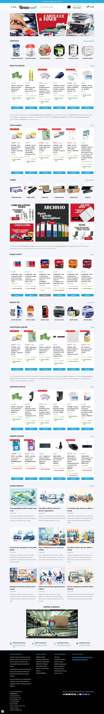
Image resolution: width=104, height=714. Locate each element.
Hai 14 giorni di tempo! (41, 645)
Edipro (69, 153)
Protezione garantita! (84, 645)
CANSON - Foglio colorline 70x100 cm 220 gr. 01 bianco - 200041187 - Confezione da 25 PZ (72, 351)
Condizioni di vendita (59, 659)
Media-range (56, 465)
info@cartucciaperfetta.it (16, 710)
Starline (41, 96)
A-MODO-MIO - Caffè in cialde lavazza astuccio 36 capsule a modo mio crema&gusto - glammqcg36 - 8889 (44, 279)
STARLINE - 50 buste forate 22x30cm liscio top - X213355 (87, 87)
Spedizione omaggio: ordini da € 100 (52, 1)
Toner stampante (89, 180)
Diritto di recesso (58, 661)
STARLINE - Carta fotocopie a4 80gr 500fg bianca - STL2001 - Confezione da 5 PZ (17, 149)
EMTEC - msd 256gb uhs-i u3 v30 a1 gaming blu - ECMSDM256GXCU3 (16, 458)
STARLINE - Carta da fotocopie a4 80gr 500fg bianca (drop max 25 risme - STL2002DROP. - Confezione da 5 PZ (30, 150)
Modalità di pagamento (60, 664)
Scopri (92, 66)
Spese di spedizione (59, 666)
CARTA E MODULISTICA (42, 659)
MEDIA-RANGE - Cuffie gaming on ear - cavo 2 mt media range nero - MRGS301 (59, 459)
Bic (82, 354)
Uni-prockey (56, 358)
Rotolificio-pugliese (86, 161)
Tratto (27, 93)
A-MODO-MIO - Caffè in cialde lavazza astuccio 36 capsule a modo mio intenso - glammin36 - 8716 (87, 278)
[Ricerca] (68, 7)
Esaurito (45, 295)
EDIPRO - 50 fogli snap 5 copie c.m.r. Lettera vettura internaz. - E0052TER (72, 148)
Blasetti (69, 93)
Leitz (40, 465)
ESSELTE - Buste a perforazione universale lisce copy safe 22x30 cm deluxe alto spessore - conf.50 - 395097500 (87, 411)
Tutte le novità (58, 673)
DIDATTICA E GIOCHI (41, 666)
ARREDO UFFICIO (40, 657)
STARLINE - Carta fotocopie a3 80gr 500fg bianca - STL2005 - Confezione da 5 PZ (59, 149)
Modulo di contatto (14, 708)
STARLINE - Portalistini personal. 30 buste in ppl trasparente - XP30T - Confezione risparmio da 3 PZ (44, 90)
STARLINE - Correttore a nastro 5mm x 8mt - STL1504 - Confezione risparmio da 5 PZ (59, 88)
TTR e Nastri (90, 302)
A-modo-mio (14, 283)
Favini (40, 153)
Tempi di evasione (59, 668)
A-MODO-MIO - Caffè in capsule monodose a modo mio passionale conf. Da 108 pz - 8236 (30, 278)
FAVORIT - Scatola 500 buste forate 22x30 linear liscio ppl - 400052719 (17, 88)
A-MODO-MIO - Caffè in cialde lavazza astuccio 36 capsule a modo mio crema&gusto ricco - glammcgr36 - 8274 (58, 279)
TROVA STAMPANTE (52, 30)
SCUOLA (38, 671)
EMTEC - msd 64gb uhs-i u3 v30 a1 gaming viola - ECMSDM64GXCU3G (30, 458)
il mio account (77, 8)
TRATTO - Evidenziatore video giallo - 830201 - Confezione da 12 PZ (30, 88)
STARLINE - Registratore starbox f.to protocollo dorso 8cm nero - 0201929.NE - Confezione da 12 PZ (30, 411)
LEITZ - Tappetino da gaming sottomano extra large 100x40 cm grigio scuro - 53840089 (45, 459)
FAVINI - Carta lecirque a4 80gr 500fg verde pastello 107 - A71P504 (45, 148)
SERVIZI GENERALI (41, 673)
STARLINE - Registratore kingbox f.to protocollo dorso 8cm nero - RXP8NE (58, 409)
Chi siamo (56, 657)
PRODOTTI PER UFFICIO (42, 668)
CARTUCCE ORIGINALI (42, 664)
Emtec (12, 463)
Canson (69, 356)
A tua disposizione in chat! (64, 645)
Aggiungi (17, 107)
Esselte (83, 418)
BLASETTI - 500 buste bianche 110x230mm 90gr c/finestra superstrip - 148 (73, 88)
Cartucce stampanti (89, 41)
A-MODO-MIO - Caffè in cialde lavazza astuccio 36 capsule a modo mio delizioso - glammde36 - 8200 (72, 278)
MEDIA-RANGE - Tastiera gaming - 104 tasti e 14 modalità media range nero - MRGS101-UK (87, 459)
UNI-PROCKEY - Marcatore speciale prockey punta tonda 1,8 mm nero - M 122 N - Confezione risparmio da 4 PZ (58, 352)
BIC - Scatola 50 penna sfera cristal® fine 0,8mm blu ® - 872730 (86, 350)
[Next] (94, 51)
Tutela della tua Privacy (60, 671)
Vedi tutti (91, 486)
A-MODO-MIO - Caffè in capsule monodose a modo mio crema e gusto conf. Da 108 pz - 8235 (16, 278)
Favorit (13, 93)
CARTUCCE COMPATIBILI (42, 661)
